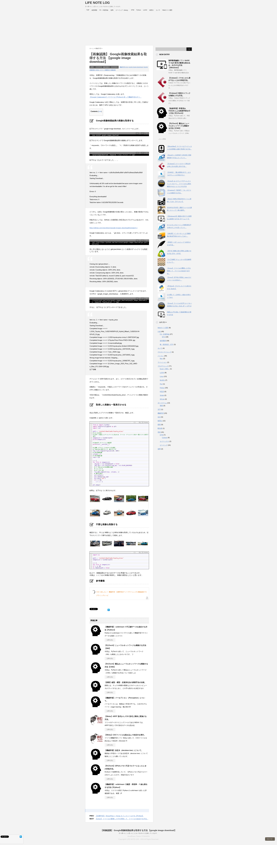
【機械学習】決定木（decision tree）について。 (124, 750)
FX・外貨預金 (103, 10)
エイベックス (164, 441)
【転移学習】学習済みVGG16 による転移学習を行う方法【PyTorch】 (179, 110)
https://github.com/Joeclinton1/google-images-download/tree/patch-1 (113, 228)
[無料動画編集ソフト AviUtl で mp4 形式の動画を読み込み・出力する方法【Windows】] (162, 69)
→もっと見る (162, 139)
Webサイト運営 (167, 10)
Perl (161, 384)
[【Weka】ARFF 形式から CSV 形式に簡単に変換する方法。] (96, 725)
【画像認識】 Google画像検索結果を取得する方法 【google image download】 (138, 830)
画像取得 (107, 70)
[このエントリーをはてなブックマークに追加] (109, 609)
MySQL (162, 380)
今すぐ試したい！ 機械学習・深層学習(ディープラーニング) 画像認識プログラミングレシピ (121, 593)
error (126, 67)
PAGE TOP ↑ (270, 839)
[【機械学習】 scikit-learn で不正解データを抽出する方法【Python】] (96, 635)
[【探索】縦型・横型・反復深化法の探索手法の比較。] (96, 691)
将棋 (161, 405)
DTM (132, 10)
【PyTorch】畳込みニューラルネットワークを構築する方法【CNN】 (178, 126)
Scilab (162, 395)
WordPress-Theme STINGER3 (138, 836)
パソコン (161, 356)
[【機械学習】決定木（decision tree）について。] (96, 759)
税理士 (151, 10)
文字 (159, 409)
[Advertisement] (138, 28)
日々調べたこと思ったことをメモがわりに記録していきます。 (138, 833)
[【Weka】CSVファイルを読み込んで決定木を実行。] (96, 744)
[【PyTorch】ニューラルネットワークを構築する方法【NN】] (96, 654)
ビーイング (163, 445)
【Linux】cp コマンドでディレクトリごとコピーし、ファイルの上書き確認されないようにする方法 (179, 183)
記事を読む (110, 640)
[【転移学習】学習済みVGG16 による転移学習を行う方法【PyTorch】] (162, 117)
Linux (161, 376)
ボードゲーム (162, 403)
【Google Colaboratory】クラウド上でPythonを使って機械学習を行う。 (115, 97)
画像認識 (113, 70)
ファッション (162, 362)
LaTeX (145, 10)
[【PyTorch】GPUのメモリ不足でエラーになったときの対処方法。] (96, 774)
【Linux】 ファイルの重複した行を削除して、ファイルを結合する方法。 (121, 819)
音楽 (159, 432)
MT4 (163, 337)
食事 (159, 449)
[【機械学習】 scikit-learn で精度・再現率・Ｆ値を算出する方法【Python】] (96, 793)
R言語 (162, 391)
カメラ (158, 10)
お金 (159, 331)
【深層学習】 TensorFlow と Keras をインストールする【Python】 (119, 816)
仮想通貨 (94, 10)
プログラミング (163, 366)
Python (138, 10)
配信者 (160, 428)
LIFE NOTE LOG (97, 2)
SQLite (162, 399)
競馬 (112, 10)
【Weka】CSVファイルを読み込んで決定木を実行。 (125, 735)
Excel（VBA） (164, 369)
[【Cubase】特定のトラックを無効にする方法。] (162, 102)
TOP (87, 10)
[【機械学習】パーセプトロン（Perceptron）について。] (96, 706)
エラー (102, 70)
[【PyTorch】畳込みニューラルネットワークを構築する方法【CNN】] (96, 672)
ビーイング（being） (122, 10)
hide (99, 111)
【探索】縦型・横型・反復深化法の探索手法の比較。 (125, 682)
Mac (161, 358)
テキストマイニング (164, 352)
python (97, 70)
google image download (136, 67)
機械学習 (122, 67)
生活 (159, 417)
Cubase (164, 437)
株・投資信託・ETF (166, 344)
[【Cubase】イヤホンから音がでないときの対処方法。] (162, 87)
